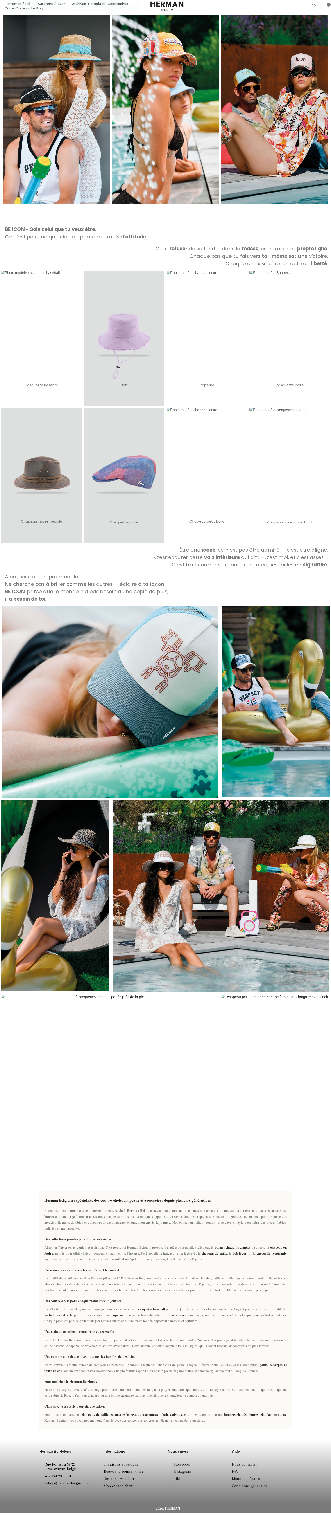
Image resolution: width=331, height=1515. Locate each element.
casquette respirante (272, 1253)
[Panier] (327, 6)
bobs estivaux (172, 1414)
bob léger (240, 1253)
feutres (253, 1414)
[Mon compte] (304, 6)
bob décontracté (61, 1314)
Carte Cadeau (17, 8)
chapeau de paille (214, 1253)
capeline (118, 1314)
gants (264, 1364)
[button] (294, 6)
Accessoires (118, 4)
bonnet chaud (225, 1247)
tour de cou (177, 1314)
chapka (245, 1247)
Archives (79, 4)
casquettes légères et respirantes (134, 1414)
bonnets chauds (235, 1414)
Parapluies (97, 4)
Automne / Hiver (51, 4)
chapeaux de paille (95, 1414)
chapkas (266, 1414)
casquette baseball (151, 1308)
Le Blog (37, 8)
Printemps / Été (17, 4)
